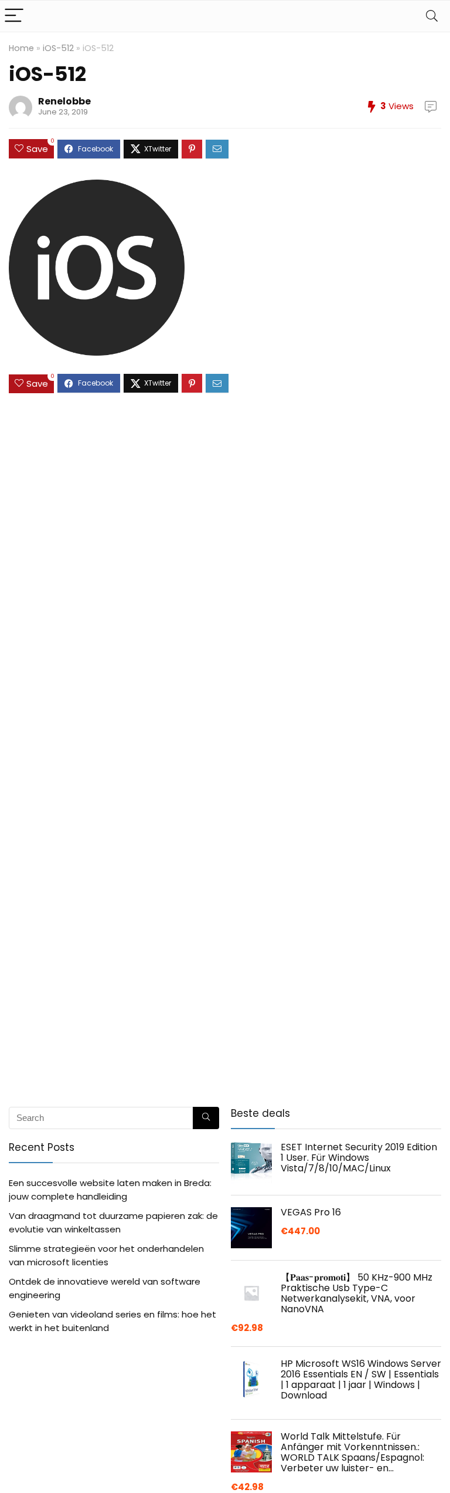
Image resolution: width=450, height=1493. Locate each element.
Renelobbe (64, 101)
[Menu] (14, 16)
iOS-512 (58, 48)
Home (21, 48)
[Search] (432, 16)
